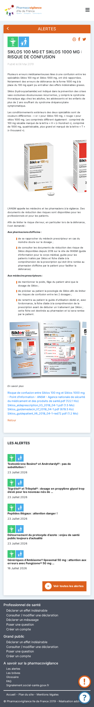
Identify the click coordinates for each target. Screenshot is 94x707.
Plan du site (26, 694)
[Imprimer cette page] (74, 40)
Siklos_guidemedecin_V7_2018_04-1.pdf (41, 409)
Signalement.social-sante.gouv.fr (27, 685)
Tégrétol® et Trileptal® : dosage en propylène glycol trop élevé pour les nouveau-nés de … (46, 490)
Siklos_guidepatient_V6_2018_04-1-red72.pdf (43, 413)
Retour (12, 420)
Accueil (11, 694)
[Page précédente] (8, 29)
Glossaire (12, 677)
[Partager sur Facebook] (79, 40)
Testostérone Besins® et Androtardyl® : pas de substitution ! (39, 465)
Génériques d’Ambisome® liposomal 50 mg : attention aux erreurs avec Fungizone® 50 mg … (47, 561)
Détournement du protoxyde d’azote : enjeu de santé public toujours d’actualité (44, 536)
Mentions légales (48, 694)
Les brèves (13, 673)
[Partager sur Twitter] (84, 40)
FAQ (8, 681)
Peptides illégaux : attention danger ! (33, 513)
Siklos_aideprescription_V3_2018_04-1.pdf (41, 405)
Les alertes (13, 668)
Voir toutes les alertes (68, 586)
